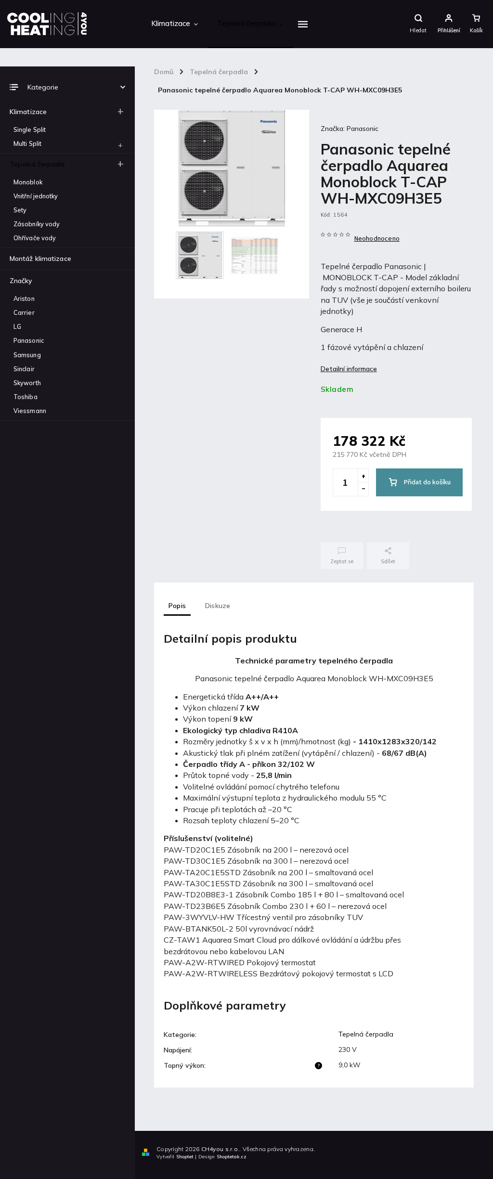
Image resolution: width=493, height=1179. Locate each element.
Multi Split (27, 143)
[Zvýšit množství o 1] (363, 475)
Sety (19, 210)
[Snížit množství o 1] (363, 489)
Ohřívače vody (34, 238)
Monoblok (27, 182)
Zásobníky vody (36, 224)
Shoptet (185, 1156)
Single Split (29, 129)
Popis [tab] (177, 605)
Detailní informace (349, 368)
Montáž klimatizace (40, 258)
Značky (21, 280)
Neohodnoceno (377, 238)
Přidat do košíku (427, 482)
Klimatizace (28, 111)
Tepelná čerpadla (37, 164)
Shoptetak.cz (231, 1156)
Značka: (349, 128)
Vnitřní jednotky (35, 196)
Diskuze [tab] (217, 605)
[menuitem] (175, 24)
